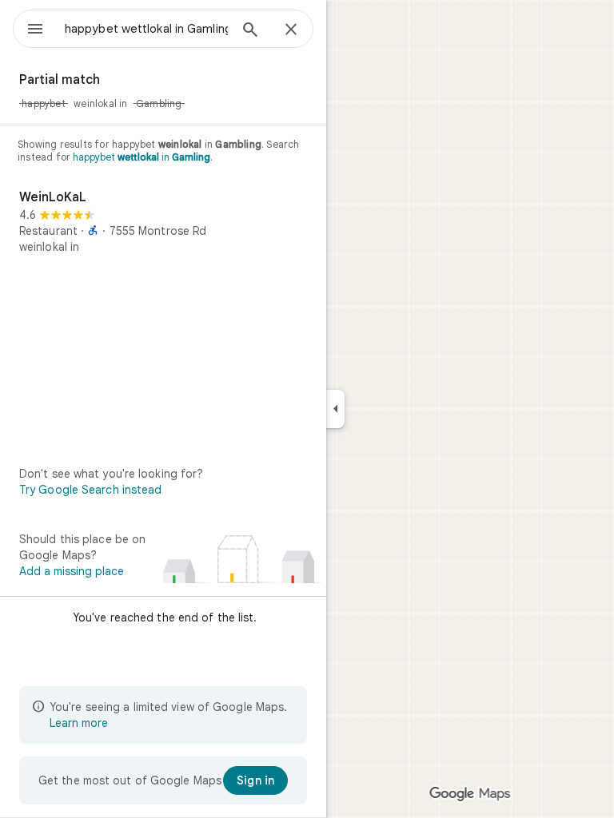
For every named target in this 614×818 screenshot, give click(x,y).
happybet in (141, 157)
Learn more (79, 723)
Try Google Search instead (90, 489)
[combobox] (146, 28)
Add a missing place (71, 571)
